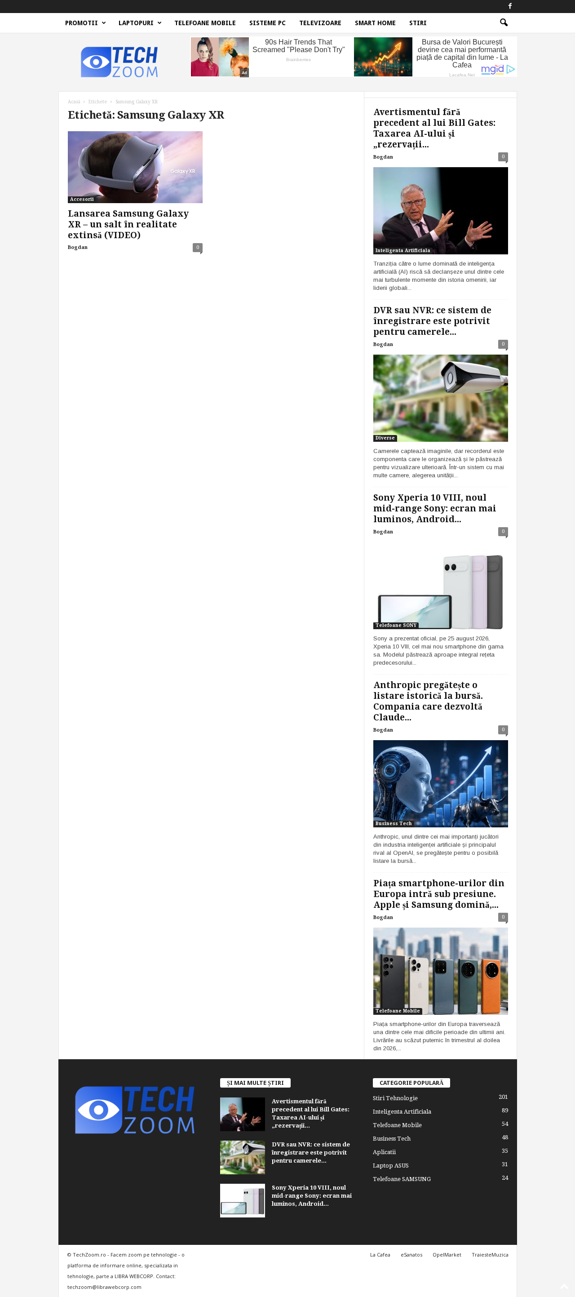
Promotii (81, 23)
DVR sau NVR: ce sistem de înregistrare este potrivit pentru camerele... (432, 321)
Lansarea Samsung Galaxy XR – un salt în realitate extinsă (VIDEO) (128, 224)
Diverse (385, 437)
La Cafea (380, 1254)
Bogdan (78, 247)
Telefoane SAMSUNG (402, 1179)
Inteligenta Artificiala (403, 250)
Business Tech (394, 823)
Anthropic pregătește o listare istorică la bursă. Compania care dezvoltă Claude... (428, 701)
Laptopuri (136, 23)
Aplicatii (384, 1152)
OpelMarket (447, 1254)
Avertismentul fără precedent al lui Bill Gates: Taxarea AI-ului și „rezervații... (434, 128)
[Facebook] (510, 6)
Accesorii (82, 199)
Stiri (418, 23)
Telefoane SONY (396, 625)
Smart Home (375, 23)
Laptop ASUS (391, 1165)
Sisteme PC (267, 23)
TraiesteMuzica (490, 1254)
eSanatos (411, 1254)
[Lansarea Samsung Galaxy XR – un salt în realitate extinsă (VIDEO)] (135, 167)
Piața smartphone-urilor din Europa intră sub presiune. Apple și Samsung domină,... (438, 894)
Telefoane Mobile (205, 23)
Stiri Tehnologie (395, 1098)
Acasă (74, 101)
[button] (503, 23)
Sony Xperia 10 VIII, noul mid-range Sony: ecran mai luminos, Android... (434, 508)
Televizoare (320, 23)
